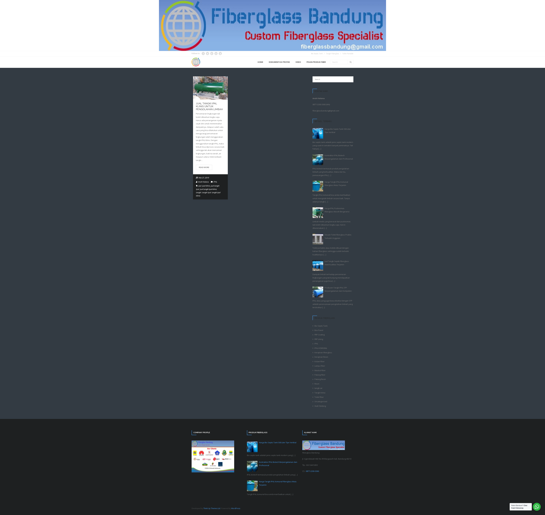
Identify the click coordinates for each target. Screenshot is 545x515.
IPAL (215, 182)
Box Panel (319, 330)
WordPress (235, 508)
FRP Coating (320, 334)
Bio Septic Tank (317, 53)
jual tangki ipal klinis (208, 189)
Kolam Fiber (320, 361)
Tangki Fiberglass (332, 53)
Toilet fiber (319, 397)
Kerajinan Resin (321, 357)
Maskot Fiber (320, 370)
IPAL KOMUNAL (321, 348)
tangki (198, 192)
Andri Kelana (203, 182)
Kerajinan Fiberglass (323, 352)
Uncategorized (321, 401)
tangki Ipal (206, 192)
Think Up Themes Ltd (211, 508)
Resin (317, 383)
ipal (199, 185)
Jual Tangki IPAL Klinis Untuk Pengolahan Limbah (209, 106)
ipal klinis (206, 185)
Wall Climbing (320, 406)
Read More (204, 167)
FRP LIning (319, 339)
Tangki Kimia (320, 392)
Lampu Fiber (320, 366)
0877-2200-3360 (319, 104)
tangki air (318, 388)
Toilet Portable (347, 53)
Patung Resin (320, 379)
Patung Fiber (320, 375)
